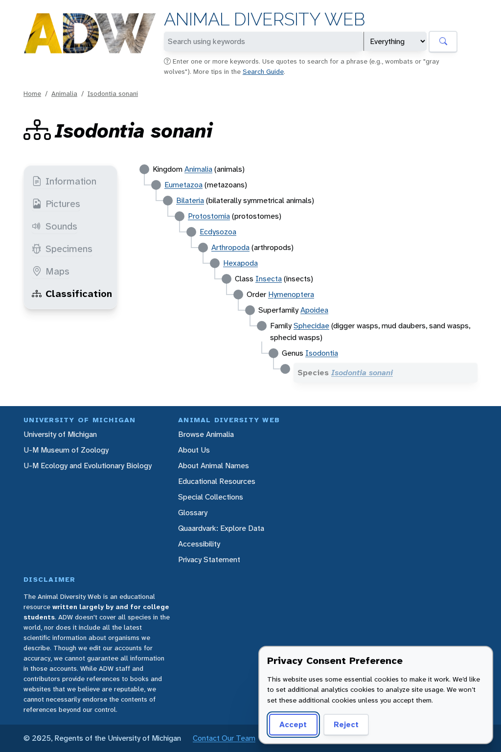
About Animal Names (213, 465)
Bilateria (190, 200)
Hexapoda (240, 263)
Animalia (64, 93)
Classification (79, 293)
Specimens (69, 248)
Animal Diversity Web (264, 19)
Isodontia (321, 353)
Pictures (63, 203)
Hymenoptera (291, 294)
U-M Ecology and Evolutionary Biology (87, 465)
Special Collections (210, 497)
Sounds (61, 226)
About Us (194, 450)
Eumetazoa (183, 185)
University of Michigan (60, 434)
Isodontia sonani (113, 93)
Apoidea (314, 310)
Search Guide (263, 71)
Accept (293, 724)
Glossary (192, 512)
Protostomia (209, 216)
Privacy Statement (209, 559)
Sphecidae (311, 325)
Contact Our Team (224, 738)
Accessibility (199, 544)
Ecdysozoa (218, 232)
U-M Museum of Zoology (66, 450)
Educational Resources (216, 481)
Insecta (268, 278)
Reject (346, 724)
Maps (57, 271)
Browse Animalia (206, 434)
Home (32, 93)
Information (71, 181)
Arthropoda (230, 247)
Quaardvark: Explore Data (221, 528)
